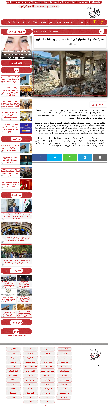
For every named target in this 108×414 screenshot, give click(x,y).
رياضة (59, 22)
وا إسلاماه (64, 366)
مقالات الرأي (47, 366)
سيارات (64, 384)
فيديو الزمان (64, 371)
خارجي (51, 22)
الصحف (13, 366)
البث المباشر (13, 371)
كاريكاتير (13, 362)
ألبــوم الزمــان (47, 388)
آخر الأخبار (16, 139)
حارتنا (48, 384)
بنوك (13, 384)
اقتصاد (43, 22)
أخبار (81, 22)
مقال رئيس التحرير (16, 32)
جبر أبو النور (96, 104)
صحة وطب (47, 357)
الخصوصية (13, 393)
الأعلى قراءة (16, 271)
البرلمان (65, 388)
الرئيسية (65, 349)
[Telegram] (84, 157)
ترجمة (13, 388)
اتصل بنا (64, 397)
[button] (28, 47)
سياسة (74, 22)
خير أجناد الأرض (47, 375)
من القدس (30, 388)
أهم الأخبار (16, 195)
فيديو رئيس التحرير (48, 371)
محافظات (64, 362)
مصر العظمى (30, 362)
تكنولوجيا (30, 357)
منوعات (13, 357)
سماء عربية (30, 375)
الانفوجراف (13, 375)
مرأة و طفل (30, 379)
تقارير (66, 22)
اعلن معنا (30, 393)
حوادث (35, 22)
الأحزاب (30, 384)
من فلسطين (64, 393)
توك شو (48, 379)
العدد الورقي (16, 63)
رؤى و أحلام (64, 379)
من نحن (47, 393)
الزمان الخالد (30, 371)
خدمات (64, 375)
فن (29, 22)
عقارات (13, 379)
